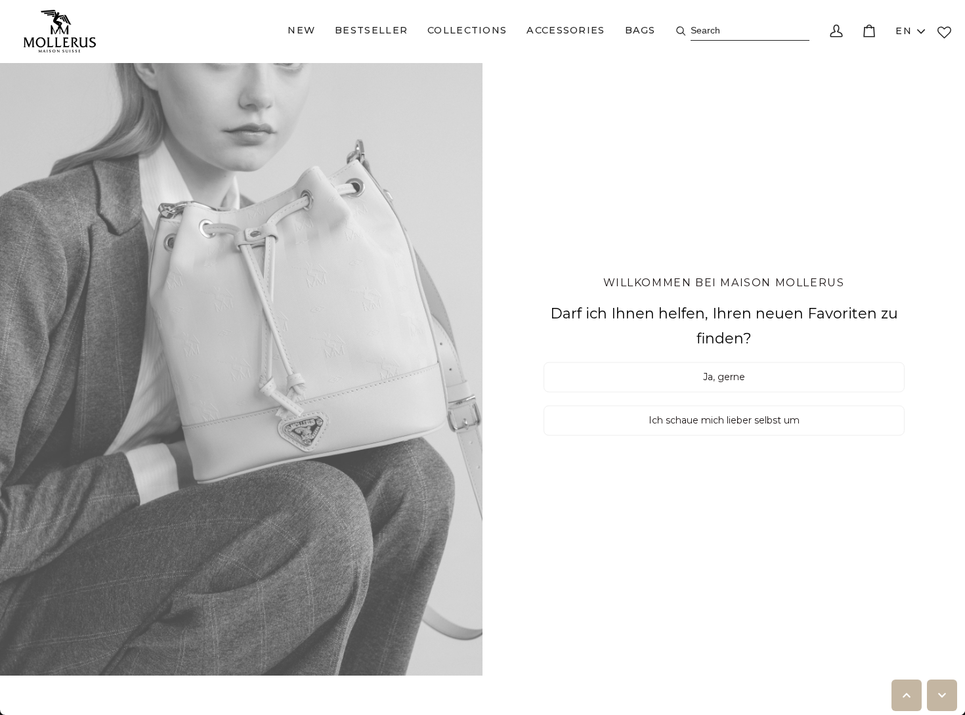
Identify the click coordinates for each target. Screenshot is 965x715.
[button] (301, 31)
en (903, 31)
